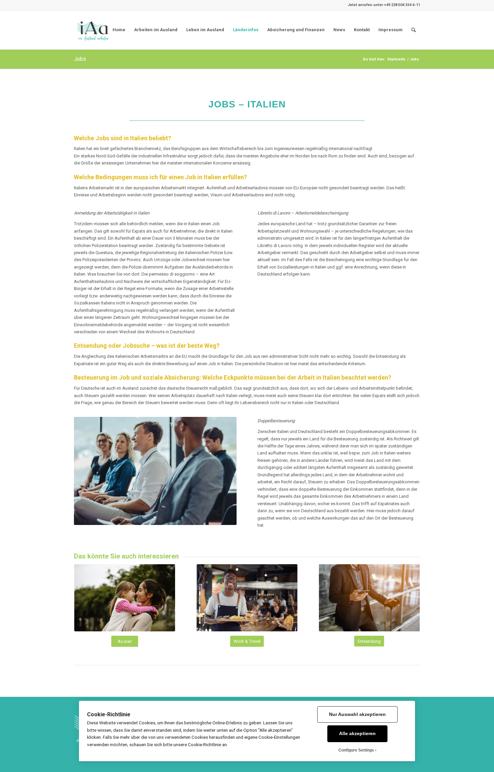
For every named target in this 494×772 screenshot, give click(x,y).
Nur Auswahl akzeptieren (357, 714)
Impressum (390, 29)
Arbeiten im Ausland (155, 29)
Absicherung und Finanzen (296, 29)
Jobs (80, 59)
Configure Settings (356, 750)
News (339, 29)
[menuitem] (413, 29)
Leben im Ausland (205, 29)
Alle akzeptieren (357, 733)
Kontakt (362, 29)
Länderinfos (245, 29)
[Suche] (413, 29)
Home (119, 29)
